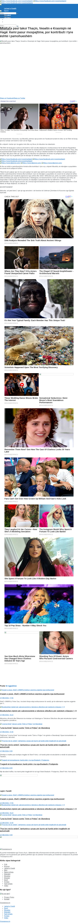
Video (6, 22)
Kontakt (6, 899)
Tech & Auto (9, 20)
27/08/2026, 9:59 (6, 751)
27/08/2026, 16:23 (6, 715)
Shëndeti (7, 15)
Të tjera (6, 882)
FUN (5, 864)
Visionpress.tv (5, 903)
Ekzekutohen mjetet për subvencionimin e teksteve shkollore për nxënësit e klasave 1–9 (38, 711)
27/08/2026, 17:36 (6, 698)
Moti (5, 870)
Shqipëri (7, 878)
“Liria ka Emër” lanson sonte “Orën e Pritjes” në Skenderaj (25, 728)
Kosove (7, 866)
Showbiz (7, 876)
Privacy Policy (9, 897)
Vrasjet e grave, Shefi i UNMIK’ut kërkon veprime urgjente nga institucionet (32, 694)
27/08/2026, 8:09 (6, 768)
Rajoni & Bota (8, 872)
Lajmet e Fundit (10, 8)
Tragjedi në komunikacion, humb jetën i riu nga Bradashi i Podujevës (29, 764)
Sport (6, 880)
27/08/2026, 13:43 (6, 732)
